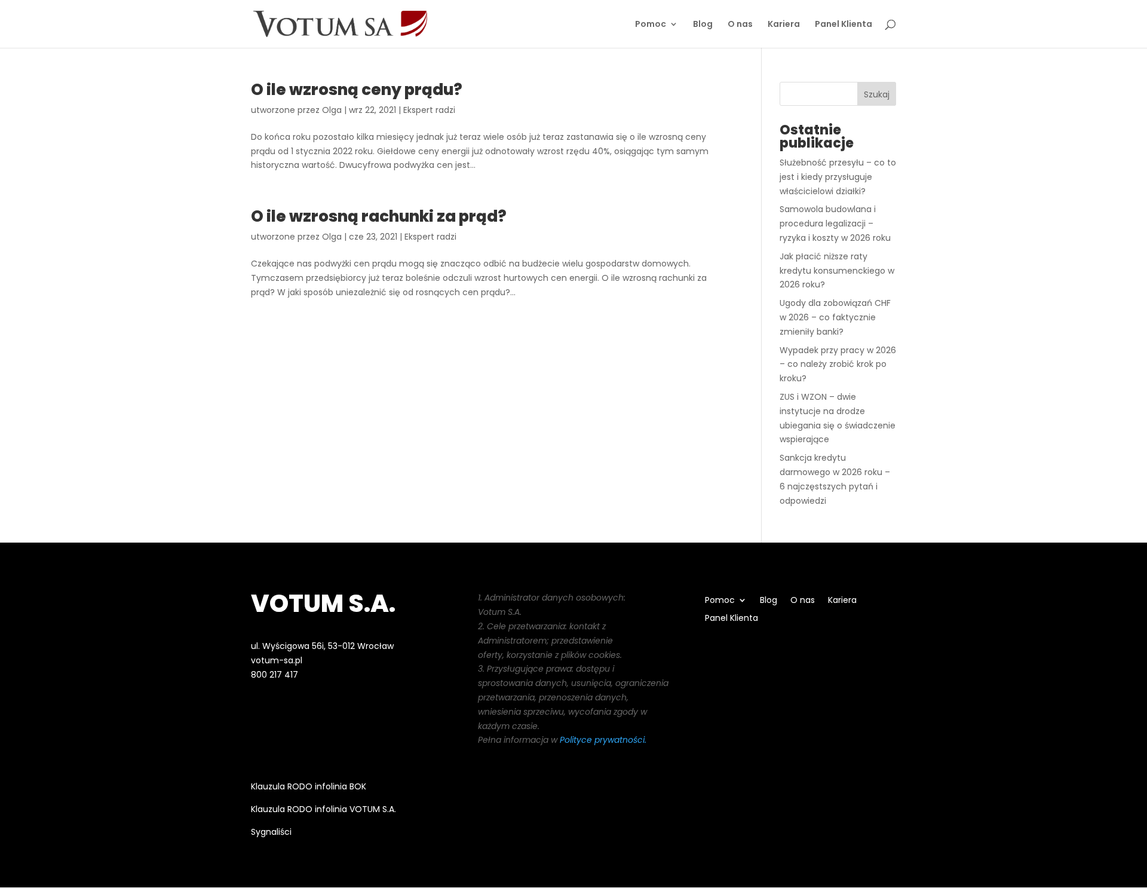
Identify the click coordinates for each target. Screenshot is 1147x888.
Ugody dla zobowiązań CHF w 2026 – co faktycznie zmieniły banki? (835, 317)
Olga (332, 110)
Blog (703, 25)
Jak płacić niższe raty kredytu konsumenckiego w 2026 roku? (837, 270)
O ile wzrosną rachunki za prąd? (379, 216)
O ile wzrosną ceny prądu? (356, 89)
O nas (740, 25)
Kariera (784, 25)
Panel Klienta (843, 25)
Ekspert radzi (429, 110)
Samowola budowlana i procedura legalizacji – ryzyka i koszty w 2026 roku (835, 223)
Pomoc (650, 25)
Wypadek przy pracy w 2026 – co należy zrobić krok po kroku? (838, 364)
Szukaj (877, 94)
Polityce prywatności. (603, 740)
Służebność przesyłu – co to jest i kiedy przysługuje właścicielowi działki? (838, 177)
